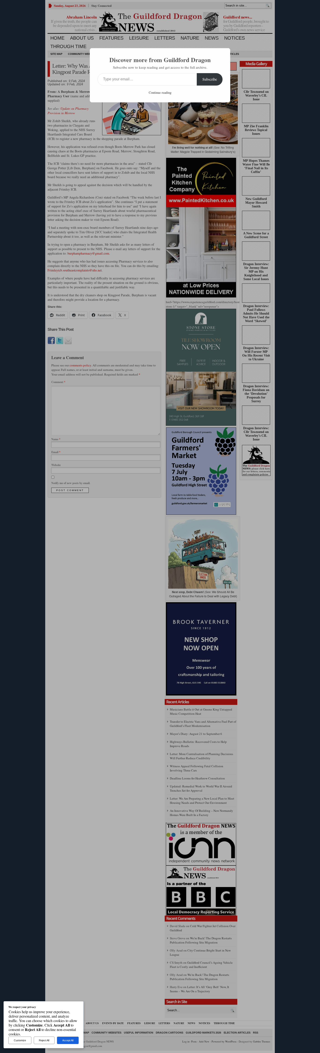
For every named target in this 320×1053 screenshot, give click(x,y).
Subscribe (209, 79)
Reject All (44, 1040)
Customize (20, 1040)
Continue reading (160, 92)
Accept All (67, 1040)
